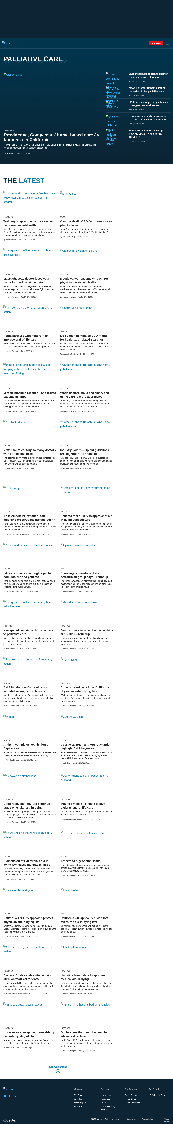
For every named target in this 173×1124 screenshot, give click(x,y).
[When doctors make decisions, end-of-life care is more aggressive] (86, 367)
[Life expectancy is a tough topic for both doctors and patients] (28, 545)
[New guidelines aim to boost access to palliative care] (29, 604)
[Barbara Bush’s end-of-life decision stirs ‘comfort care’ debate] (29, 949)
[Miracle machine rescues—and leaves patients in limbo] (29, 369)
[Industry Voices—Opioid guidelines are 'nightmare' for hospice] (86, 424)
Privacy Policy (147, 1119)
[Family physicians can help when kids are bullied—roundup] (79, 602)
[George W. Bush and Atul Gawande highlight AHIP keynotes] (72, 716)
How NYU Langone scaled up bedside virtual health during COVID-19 (146, 133)
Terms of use (132, 1119)
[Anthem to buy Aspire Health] (84, 833)
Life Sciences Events (157, 1095)
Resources (105, 1099)
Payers (63, 217)
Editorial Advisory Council (108, 1107)
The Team (78, 1095)
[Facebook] (11, 1095)
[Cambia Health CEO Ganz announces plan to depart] (68, 193)
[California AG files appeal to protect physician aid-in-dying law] (18, 890)
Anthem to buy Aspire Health (81, 861)
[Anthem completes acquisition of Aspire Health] (9, 716)
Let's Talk (78, 1106)
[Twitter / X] (16, 1095)
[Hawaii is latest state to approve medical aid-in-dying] (73, 947)
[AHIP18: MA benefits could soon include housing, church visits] (29, 661)
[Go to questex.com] (10, 1120)
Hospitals (64, 331)
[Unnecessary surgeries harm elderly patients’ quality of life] (22, 1004)
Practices (8, 217)
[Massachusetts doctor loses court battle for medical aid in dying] (29, 252)
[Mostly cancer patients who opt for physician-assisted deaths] (78, 250)
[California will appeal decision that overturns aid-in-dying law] (70, 890)
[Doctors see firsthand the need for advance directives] (86, 1004)
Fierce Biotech (131, 1099)
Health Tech (9, 389)
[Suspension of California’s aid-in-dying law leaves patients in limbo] (29, 835)
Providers (9, 131)
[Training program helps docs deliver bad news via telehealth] (29, 197)
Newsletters (106, 1095)
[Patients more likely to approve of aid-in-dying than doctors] (87, 490)
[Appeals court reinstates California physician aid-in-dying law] (69, 659)
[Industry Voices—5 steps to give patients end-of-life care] (87, 778)
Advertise (78, 1099)
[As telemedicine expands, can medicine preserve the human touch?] (14, 488)
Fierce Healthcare (132, 1103)
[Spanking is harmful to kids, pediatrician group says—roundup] (79, 545)
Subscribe (156, 43)
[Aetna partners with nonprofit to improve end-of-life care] (29, 309)
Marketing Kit (80, 1103)
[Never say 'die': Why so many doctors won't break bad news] (14, 422)
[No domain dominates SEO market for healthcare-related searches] (76, 307)
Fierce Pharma (131, 1095)
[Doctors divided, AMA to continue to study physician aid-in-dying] (19, 776)
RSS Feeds (106, 1103)
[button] (167, 43)
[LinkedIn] (5, 1095)
